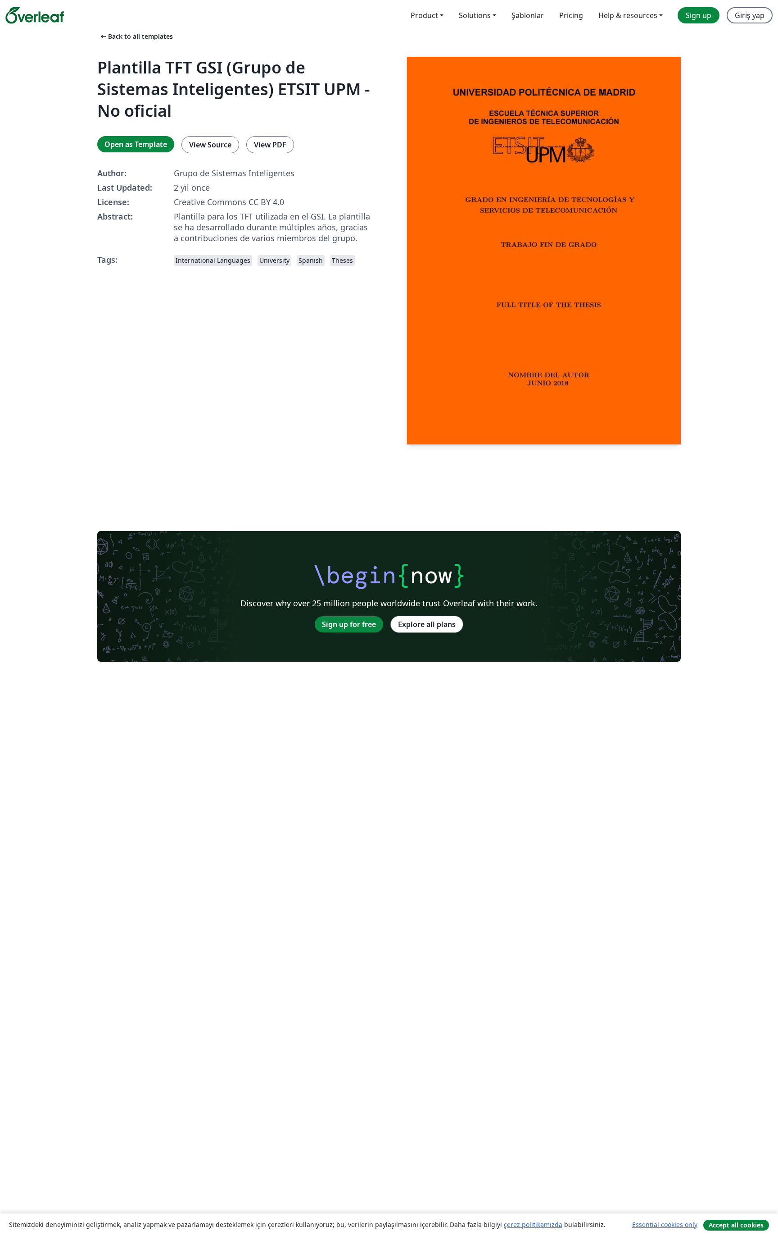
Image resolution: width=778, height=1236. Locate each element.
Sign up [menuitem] (698, 15)
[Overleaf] (34, 15)
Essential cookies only (664, 1224)
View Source (210, 145)
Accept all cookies (736, 1225)
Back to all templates (136, 36)
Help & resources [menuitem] (627, 15)
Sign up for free (349, 624)
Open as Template (135, 144)
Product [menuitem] (424, 15)
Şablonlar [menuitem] (527, 15)
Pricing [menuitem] (571, 15)
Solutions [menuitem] (475, 15)
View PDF (270, 145)
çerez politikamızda (533, 1224)
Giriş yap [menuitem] (749, 15)
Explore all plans (427, 624)
